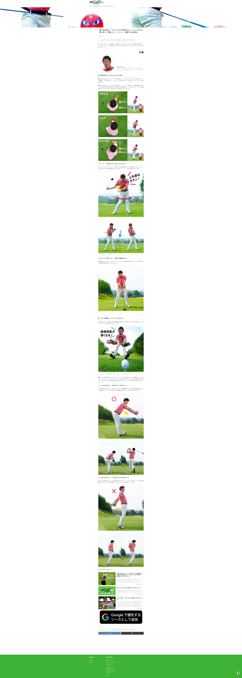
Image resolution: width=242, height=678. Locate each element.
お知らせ (107, 675)
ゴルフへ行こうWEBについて (112, 662)
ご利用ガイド (108, 672)
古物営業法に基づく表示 (111, 670)
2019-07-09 (101, 36)
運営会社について (109, 660)
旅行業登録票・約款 (110, 668)
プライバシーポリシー (110, 666)
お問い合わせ (108, 664)
